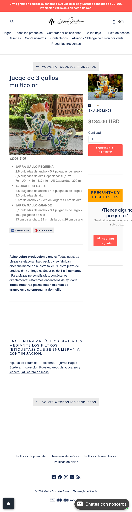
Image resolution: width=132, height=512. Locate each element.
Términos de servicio (66, 456)
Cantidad (94, 132)
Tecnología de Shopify (85, 491)
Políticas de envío (66, 461)
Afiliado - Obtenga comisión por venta (98, 38)
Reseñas (15, 38)
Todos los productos (29, 32)
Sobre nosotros (35, 38)
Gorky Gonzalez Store (56, 491)
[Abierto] (8, 503)
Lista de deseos (119, 32)
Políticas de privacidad (31, 456)
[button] (120, 21)
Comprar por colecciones (64, 32)
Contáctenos (59, 38)
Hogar (6, 32)
